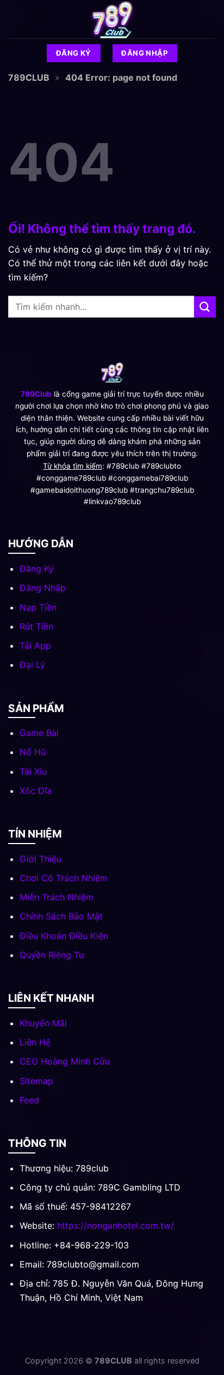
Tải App (35, 645)
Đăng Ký (37, 568)
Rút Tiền (36, 626)
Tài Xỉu (33, 771)
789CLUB (28, 77)
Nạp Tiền (38, 607)
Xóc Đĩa (36, 790)
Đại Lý (32, 664)
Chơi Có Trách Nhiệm (64, 877)
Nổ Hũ (33, 751)
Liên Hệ (35, 1042)
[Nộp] (205, 307)
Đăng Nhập (43, 587)
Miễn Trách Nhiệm (57, 897)
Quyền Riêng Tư (52, 954)
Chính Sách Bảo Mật (61, 916)
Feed (29, 1100)
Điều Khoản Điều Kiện (64, 935)
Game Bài (39, 732)
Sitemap (36, 1080)
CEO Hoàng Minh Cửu (65, 1061)
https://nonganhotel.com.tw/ (115, 1225)
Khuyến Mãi (43, 1023)
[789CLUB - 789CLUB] (112, 19)
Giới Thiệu (40, 858)
